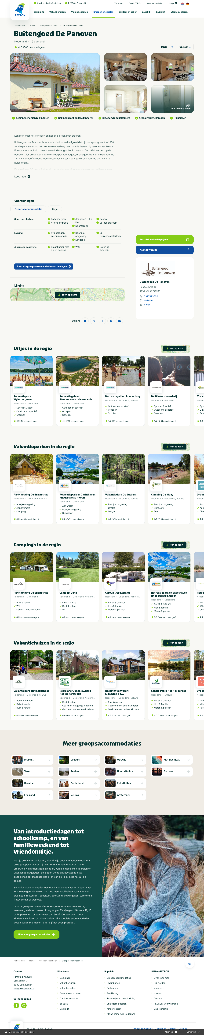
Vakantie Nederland (155, 3)
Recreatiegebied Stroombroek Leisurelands (75, 398)
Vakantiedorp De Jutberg (120, 494)
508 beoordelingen (34, 47)
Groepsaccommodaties (73, 25)
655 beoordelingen (75, 421)
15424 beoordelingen (168, 715)
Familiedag (112, 993)
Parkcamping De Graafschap (31, 494)
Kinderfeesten (114, 1008)
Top (190, 964)
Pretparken (112, 988)
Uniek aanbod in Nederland (49, 3)
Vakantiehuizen (57, 12)
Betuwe (180, 498)
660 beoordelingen (29, 715)
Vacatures (118, 3)
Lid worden (159, 983)
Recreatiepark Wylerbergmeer (23, 398)
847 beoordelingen (75, 519)
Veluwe (134, 400)
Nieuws (157, 993)
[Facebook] (16, 1005)
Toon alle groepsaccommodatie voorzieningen (42, 266)
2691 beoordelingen (121, 617)
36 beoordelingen (120, 519)
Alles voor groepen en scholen (34, 934)
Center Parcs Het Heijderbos (168, 691)
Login (171, 3)
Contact (158, 998)
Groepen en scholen (103, 12)
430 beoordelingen (29, 519)
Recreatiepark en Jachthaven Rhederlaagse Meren (77, 496)
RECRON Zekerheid (77, 3)
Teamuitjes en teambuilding (121, 998)
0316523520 (151, 296)
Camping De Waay (162, 494)
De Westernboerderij (164, 396)
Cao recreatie (161, 1008)
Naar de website (148, 249)
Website (148, 300)
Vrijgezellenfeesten (117, 1003)
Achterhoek (45, 498)
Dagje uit (160, 12)
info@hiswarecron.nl (24, 988)
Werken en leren (179, 12)
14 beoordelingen (28, 421)
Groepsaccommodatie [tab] (28, 209)
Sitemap (183, 1029)
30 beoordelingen (120, 421)
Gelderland (32, 403)
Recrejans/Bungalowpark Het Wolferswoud (75, 692)
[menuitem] (39, 12)
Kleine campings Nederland (121, 1013)
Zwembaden (113, 983)
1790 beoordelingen (121, 715)
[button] (189, 392)
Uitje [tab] (55, 209)
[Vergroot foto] (125, 67)
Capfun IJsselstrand (117, 592)
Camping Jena (68, 592)
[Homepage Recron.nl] (16, 1028)
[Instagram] (24, 1005)
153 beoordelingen (75, 715)
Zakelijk (146, 12)
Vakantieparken (79, 12)
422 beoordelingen (75, 617)
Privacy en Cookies (143, 1029)
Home (32, 25)
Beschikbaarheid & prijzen (154, 239)
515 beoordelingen (167, 421)
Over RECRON (135, 3)
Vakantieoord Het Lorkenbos (31, 691)
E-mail (147, 304)
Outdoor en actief (128, 12)
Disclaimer (160, 1029)
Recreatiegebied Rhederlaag (122, 396)
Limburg (168, 695)
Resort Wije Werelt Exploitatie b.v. (116, 692)
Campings (39, 12)
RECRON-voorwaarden (166, 1003)
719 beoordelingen (167, 519)
